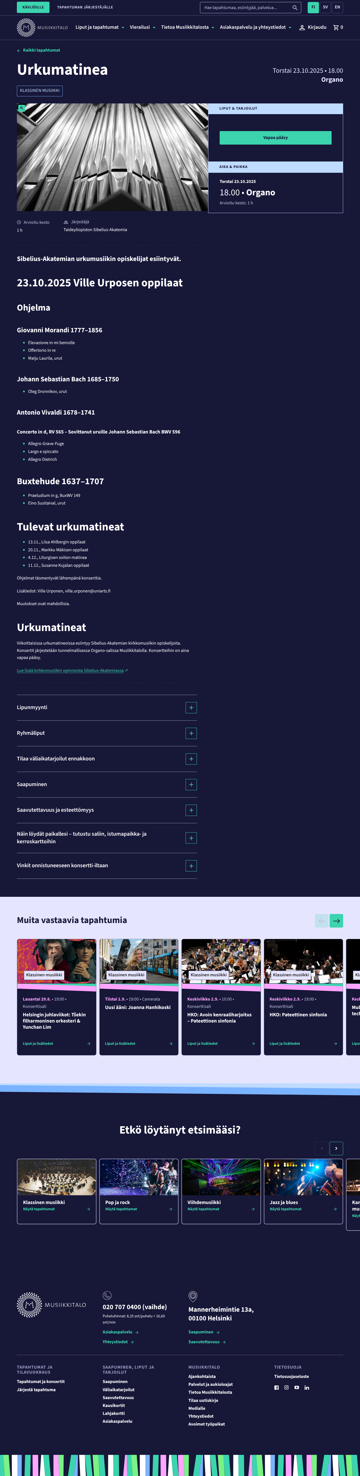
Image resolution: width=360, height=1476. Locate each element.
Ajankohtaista (202, 1377)
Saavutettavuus (204, 1342)
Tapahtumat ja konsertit (41, 1382)
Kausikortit (114, 1406)
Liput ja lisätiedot (38, 1043)
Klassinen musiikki (40, 91)
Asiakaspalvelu (117, 1332)
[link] (338, 28)
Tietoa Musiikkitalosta (210, 1392)
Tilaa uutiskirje (203, 1401)
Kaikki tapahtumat (41, 50)
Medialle (196, 1409)
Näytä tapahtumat (39, 1209)
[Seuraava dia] (336, 921)
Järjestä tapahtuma (36, 1390)
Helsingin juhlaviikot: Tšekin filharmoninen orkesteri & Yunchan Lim (54, 1021)
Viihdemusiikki (204, 1202)
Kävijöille (33, 7)
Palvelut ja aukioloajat (210, 1385)
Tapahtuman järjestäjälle (85, 7)
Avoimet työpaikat (206, 1424)
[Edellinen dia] (321, 921)
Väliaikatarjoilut (119, 1390)
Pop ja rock (117, 1202)
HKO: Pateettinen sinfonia (298, 1015)
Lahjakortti (114, 1414)
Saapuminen (200, 1332)
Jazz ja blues (284, 1202)
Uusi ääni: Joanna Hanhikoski (138, 1007)
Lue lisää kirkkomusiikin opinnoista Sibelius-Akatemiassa (70, 671)
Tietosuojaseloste (291, 1377)
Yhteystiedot (115, 1342)
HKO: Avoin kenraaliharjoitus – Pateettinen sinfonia (219, 1018)
